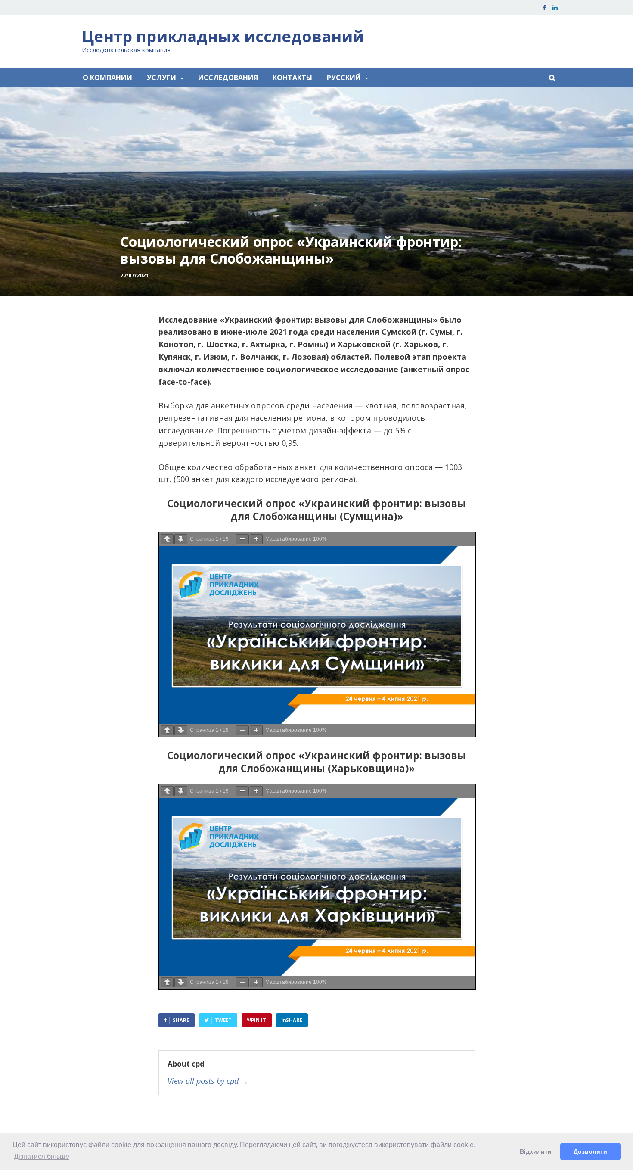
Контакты (292, 77)
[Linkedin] (555, 8)
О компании (107, 77)
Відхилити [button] (536, 1151)
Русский (344, 77)
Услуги (161, 77)
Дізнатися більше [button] (41, 1156)
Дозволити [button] (590, 1151)
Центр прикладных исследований (223, 36)
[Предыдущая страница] (167, 539)
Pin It (258, 1020)
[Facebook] (544, 8)
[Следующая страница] (180, 539)
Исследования (228, 77)
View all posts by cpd (208, 1081)
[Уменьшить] (242, 539)
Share (181, 1020)
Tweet (223, 1020)
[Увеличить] (256, 539)
